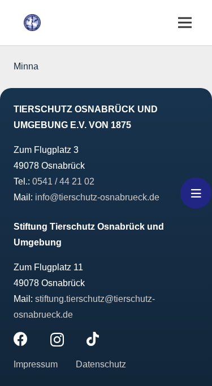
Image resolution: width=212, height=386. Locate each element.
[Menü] (185, 22)
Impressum (37, 364)
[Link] (32, 22)
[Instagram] (57, 340)
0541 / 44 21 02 (63, 181)
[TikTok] (92, 339)
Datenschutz (101, 364)
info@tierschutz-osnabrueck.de (97, 197)
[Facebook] (21, 339)
